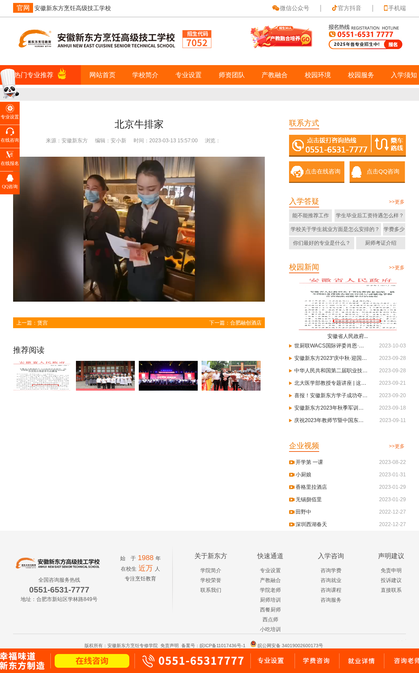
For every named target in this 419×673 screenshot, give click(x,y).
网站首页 (102, 75)
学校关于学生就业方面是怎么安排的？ (335, 229)
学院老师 (270, 590)
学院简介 (210, 570)
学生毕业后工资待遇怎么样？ (370, 215)
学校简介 (145, 75)
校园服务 (361, 75)
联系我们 (210, 590)
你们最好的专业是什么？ (322, 243)
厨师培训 (270, 600)
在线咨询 (10, 140)
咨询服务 (330, 600)
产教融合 (275, 75)
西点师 (270, 619)
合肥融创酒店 (246, 323)
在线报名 (10, 163)
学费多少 (394, 229)
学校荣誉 (210, 580)
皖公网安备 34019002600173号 (290, 645)
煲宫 (42, 323)
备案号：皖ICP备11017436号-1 (213, 645)
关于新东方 (210, 555)
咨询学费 (330, 570)
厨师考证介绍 (380, 243)
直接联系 (391, 590)
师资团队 (232, 75)
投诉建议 (391, 580)
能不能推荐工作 (310, 215)
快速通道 (270, 555)
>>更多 (397, 201)
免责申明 (391, 570)
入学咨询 (331, 555)
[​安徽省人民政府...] (348, 303)
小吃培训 (270, 629)
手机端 (397, 8)
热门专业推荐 (33, 75)
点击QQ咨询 (383, 171)
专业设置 (188, 75)
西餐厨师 (270, 609)
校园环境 (318, 75)
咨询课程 (330, 590)
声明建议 (391, 555)
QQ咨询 (10, 186)
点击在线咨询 (322, 171)
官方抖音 (349, 8)
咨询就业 (330, 580)
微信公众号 (294, 8)
